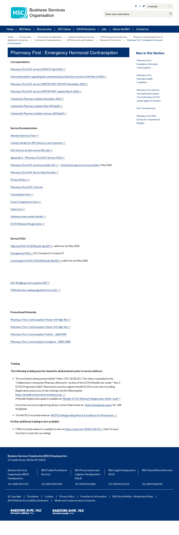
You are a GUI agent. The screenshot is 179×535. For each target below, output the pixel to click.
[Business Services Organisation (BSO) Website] (40, 13)
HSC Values (64, 29)
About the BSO (121, 29)
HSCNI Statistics (86, 29)
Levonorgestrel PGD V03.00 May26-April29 (34, 260)
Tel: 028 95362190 (152, 484)
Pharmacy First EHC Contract (26, 187)
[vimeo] (143, 6)
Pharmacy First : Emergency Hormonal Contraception (147, 64)
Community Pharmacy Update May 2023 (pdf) (35, 106)
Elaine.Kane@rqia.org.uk (98, 404)
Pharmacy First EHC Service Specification (33, 172)
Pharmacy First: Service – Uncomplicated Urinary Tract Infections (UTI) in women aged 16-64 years (149, 95)
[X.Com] (140, 6)
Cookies (49, 496)
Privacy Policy (66, 496)
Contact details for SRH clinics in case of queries (36, 142)
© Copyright (14, 496)
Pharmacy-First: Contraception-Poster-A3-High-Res (39, 326)
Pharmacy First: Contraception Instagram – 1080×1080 (40, 341)
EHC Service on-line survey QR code (30, 150)
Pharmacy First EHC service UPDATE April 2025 (36, 69)
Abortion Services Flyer (23, 135)
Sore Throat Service (146, 108)
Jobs (104, 29)
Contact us (142, 29)
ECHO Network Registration (26, 223)
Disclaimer (33, 496)
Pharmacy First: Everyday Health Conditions (145, 79)
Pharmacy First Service (110, 40)
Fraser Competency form (24, 201)
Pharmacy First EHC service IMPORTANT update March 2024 (44, 91)
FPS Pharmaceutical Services (113, 37)
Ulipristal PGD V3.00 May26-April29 (30, 245)
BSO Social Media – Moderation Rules (132, 496)
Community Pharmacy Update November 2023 (35, 98)
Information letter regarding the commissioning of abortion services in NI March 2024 (57, 76)
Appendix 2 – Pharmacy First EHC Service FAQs (36, 157)
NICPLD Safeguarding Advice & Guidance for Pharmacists (82, 415)
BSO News (25, 29)
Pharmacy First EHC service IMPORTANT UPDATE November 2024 (47, 83)
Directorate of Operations (49, 37)
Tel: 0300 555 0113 (18, 484)
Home (10, 29)
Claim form (16, 209)
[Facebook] (136, 6)
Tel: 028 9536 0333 (51, 484)
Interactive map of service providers (80, 164)
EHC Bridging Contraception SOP (28, 282)
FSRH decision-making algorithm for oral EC (34, 290)
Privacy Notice (18, 179)
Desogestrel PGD (20, 253)
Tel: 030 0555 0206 (85, 484)
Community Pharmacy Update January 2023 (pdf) (37, 113)
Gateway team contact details (26, 216)
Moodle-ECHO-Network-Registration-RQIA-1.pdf (90, 398)
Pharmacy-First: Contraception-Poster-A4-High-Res (39, 319)
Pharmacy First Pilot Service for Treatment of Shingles (148, 119)
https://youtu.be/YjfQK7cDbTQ (82, 429)
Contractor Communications (48, 40)
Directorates (44, 29)
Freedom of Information (93, 496)
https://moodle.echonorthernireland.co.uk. (38, 394)
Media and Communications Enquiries (74, 500)
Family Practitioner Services (81, 37)
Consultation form (20, 194)
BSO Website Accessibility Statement (28, 500)
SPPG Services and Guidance (80, 40)
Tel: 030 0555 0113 (118, 484)
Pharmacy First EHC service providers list (33, 164)
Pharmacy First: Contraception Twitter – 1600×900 (38, 334)
